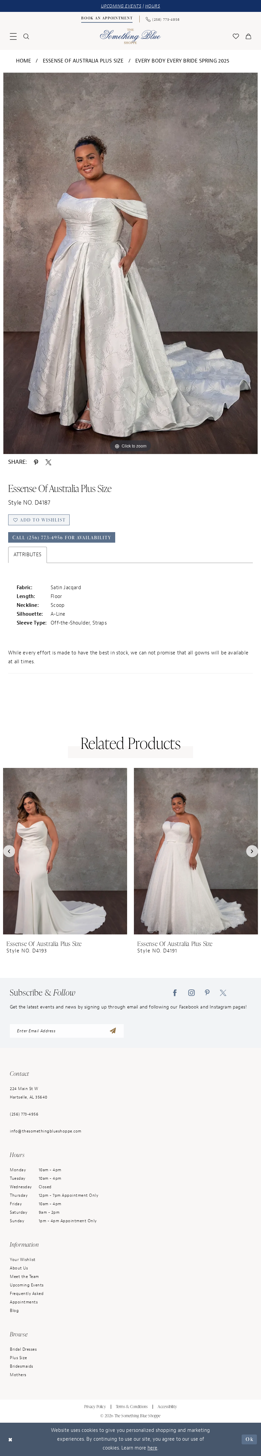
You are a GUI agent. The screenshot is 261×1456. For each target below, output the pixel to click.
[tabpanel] (130, 263)
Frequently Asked (27, 1293)
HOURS (152, 6)
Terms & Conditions (132, 1406)
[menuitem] (107, 19)
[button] (13, 36)
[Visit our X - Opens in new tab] (223, 993)
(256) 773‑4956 (24, 1114)
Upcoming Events (27, 1285)
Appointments (24, 1302)
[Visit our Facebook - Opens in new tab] (174, 993)
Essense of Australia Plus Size (83, 61)
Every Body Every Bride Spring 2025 (182, 61)
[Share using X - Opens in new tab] (48, 461)
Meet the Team (24, 1276)
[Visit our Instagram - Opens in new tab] (191, 993)
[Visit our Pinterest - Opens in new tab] (207, 993)
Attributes (27, 554)
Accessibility (167, 1406)
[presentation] (65, 851)
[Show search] (26, 36)
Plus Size (18, 1358)
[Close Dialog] (10, 1439)
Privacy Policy (95, 1406)
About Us (19, 1268)
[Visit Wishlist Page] (235, 36)
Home (23, 61)
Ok (250, 1439)
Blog (14, 1310)
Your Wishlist (23, 1259)
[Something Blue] (130, 36)
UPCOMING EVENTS (121, 6)
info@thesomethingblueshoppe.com (46, 1131)
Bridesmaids (21, 1366)
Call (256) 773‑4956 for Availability (62, 537)
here (152, 1448)
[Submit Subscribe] (113, 1031)
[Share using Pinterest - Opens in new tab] (36, 461)
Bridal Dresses (23, 1349)
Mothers (18, 1375)
